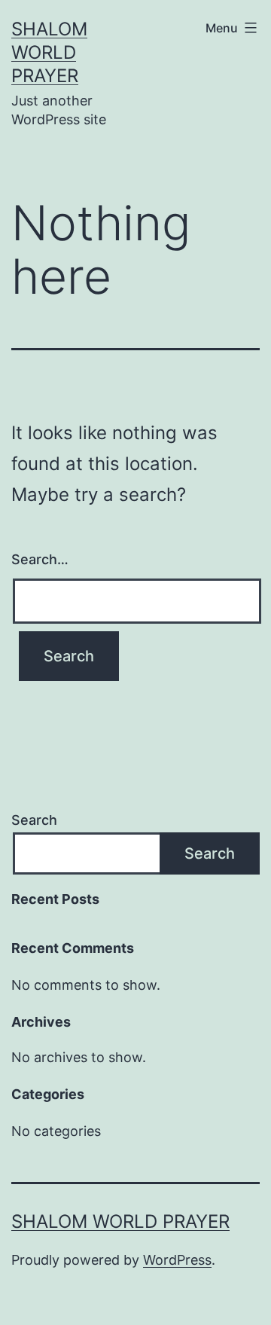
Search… (40, 559)
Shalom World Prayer (49, 52)
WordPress (177, 1260)
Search (34, 820)
